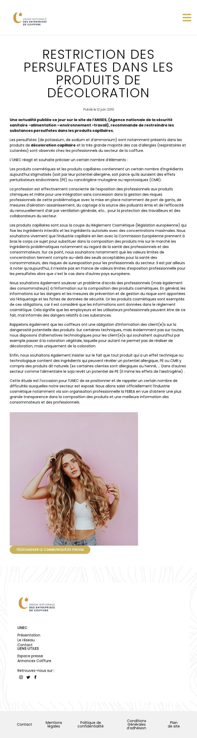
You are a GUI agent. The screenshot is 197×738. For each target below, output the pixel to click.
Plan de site (174, 724)
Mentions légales (54, 724)
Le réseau (26, 640)
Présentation (28, 635)
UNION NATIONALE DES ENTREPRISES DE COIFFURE (29, 18)
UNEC (22, 627)
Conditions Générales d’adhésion (136, 724)
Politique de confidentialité (90, 724)
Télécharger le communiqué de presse (50, 549)
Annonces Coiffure (34, 660)
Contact (25, 644)
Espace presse (30, 655)
